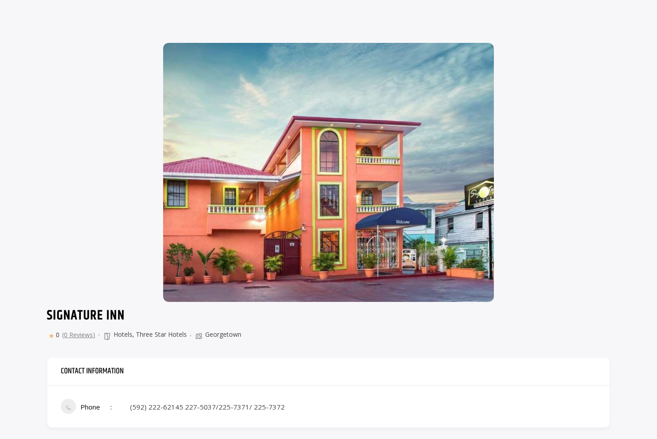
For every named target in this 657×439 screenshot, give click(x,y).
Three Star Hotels (161, 334)
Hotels (123, 334)
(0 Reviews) (78, 335)
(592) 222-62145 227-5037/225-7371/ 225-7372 (207, 406)
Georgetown (223, 334)
